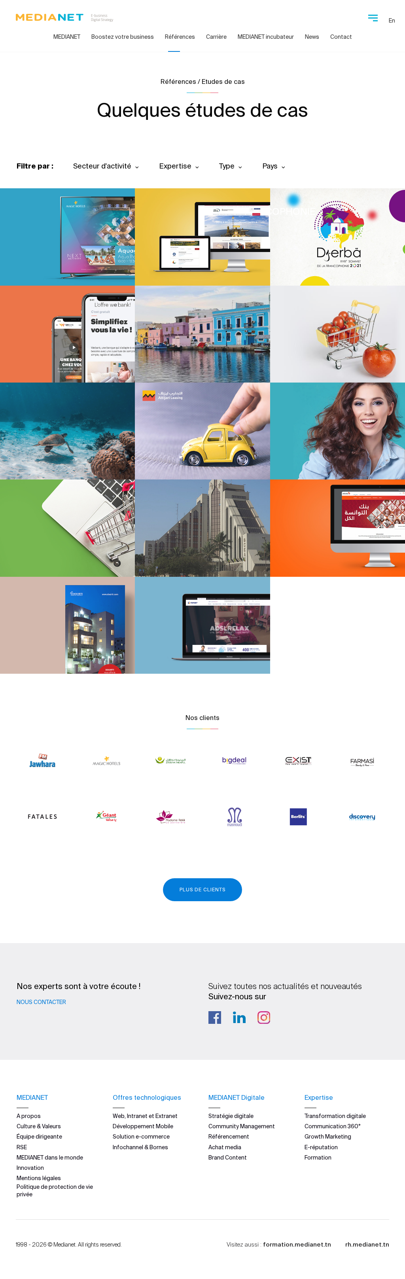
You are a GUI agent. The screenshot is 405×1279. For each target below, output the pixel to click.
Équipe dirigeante (39, 1136)
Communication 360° (333, 1126)
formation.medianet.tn (297, 1244)
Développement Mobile (143, 1126)
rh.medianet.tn (367, 1244)
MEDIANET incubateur (266, 37)
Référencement (228, 1136)
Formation (318, 1157)
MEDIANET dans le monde (50, 1157)
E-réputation (321, 1147)
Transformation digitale (335, 1116)
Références (180, 37)
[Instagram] (263, 1017)
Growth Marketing (328, 1136)
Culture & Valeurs (39, 1126)
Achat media (224, 1147)
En (392, 20)
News (312, 37)
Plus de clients (202, 889)
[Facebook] (214, 1017)
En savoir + (55, 258)
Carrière (216, 37)
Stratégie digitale (231, 1116)
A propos (29, 1116)
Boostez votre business (122, 37)
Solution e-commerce (141, 1136)
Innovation (30, 1168)
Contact (341, 37)
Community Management (241, 1126)
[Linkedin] (239, 1017)
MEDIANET (66, 37)
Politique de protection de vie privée (55, 1190)
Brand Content (227, 1157)
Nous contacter (41, 1002)
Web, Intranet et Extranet (145, 1116)
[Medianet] (64, 16)
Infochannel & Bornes (140, 1147)
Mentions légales (39, 1178)
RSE (22, 1147)
